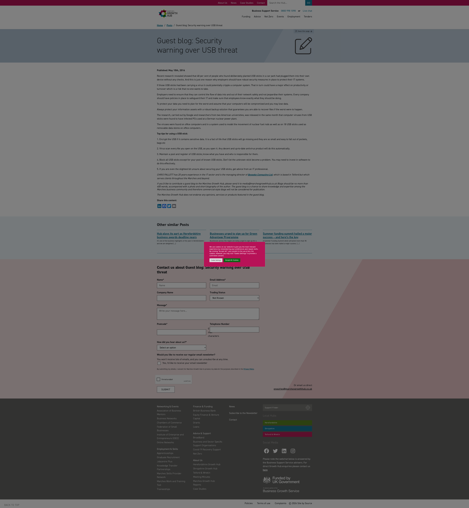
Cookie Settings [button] (216, 260)
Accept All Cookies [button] (232, 260)
